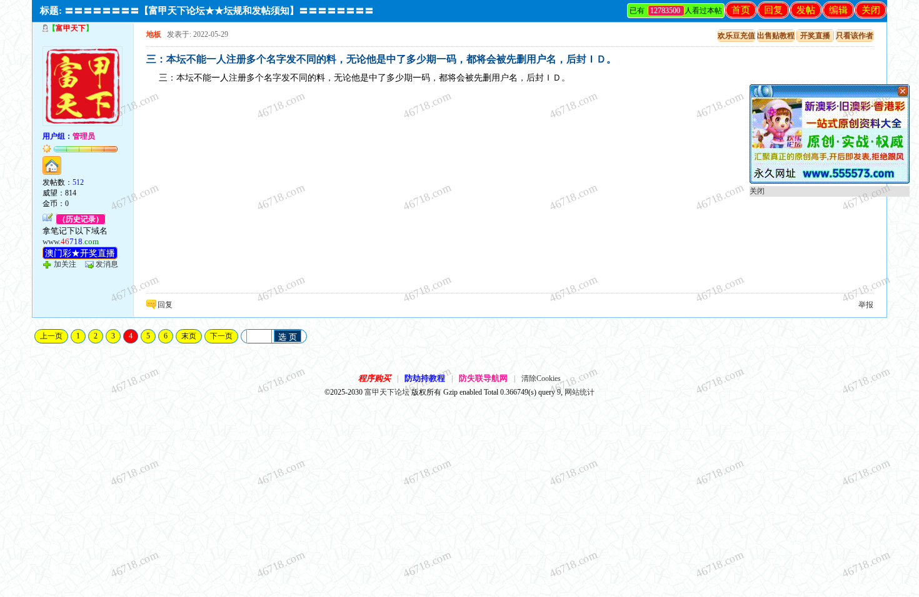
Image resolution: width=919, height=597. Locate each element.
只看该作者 (854, 35)
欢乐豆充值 (736, 35)
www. (71, 241)
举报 (865, 304)
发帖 (805, 10)
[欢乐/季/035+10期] (830, 181)
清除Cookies (541, 378)
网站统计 (580, 392)
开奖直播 (815, 35)
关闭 (870, 10)
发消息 (107, 264)
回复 (773, 10)
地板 (153, 34)
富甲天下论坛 (386, 392)
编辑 (838, 10)
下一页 (221, 336)
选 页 (287, 337)
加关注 (65, 264)
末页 (188, 336)
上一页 (51, 336)
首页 (740, 10)
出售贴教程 (776, 35)
